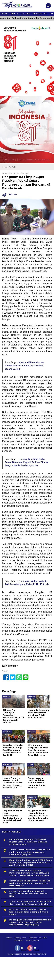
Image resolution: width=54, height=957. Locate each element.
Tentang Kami (20, 938)
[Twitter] (11, 676)
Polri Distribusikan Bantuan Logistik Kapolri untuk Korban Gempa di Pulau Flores (28, 911)
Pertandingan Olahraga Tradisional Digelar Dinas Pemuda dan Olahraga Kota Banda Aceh (28, 841)
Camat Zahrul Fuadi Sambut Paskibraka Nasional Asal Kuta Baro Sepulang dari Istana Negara (29, 883)
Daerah (26, 13)
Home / (5, 167)
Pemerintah (39, 13)
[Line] (24, 676)
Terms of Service (32, 940)
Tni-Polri (12, 167)
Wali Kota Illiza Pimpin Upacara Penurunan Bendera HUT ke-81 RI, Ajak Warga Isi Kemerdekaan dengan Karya (29, 872)
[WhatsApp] (18, 676)
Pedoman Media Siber (38, 938)
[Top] (49, 952)
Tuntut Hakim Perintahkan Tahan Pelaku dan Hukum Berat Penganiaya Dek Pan (30, 902)
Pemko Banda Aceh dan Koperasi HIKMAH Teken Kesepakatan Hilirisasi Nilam (28, 893)
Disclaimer (18, 940)
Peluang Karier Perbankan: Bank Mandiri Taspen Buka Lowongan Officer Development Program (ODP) (30, 922)
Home (4, 13)
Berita (14, 13)
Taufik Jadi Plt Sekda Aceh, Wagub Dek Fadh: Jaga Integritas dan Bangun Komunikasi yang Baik (29, 852)
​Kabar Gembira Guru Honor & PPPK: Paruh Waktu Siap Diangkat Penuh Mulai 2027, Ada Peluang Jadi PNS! (30, 862)
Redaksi (9, 938)
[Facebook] (5, 676)
